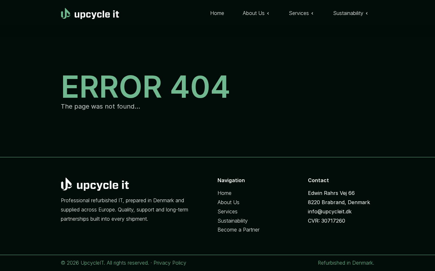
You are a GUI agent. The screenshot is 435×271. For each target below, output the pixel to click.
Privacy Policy (169, 263)
